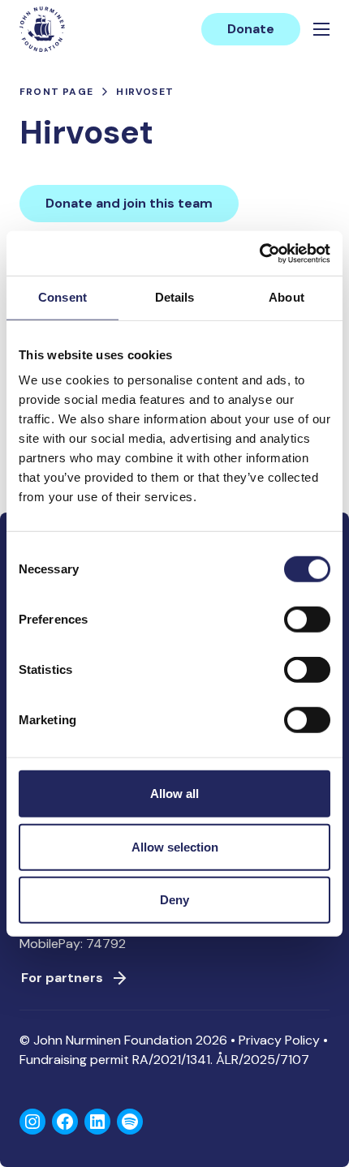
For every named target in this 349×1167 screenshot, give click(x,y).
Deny (174, 900)
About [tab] (286, 297)
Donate (250, 28)
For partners (62, 977)
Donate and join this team (129, 203)
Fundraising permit (74, 1059)
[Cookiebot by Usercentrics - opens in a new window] (259, 253)
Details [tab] (175, 297)
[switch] (307, 626)
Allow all (174, 793)
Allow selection (174, 846)
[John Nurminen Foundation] (42, 29)
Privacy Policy (279, 1040)
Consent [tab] (62, 297)
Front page (56, 91)
